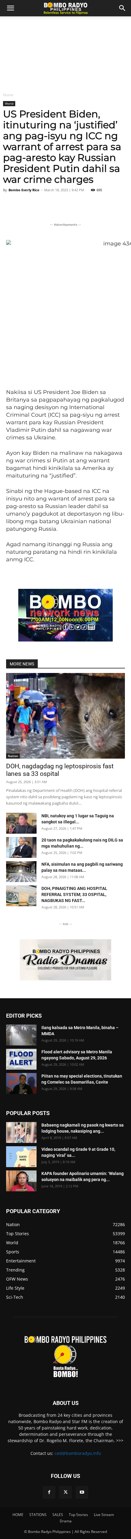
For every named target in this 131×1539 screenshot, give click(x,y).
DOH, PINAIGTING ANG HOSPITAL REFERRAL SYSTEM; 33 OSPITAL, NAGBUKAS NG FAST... (74, 894)
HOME (17, 1514)
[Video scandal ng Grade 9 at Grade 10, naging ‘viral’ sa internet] (21, 1156)
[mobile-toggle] (10, 8)
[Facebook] (49, 1492)
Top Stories (78, 1514)
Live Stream (104, 1514)
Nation (13, 756)
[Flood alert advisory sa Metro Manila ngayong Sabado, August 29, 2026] (21, 1059)
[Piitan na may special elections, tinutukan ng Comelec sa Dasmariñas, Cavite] (21, 1083)
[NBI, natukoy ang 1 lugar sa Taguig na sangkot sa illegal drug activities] (21, 823)
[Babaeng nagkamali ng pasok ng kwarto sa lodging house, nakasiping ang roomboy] (21, 1132)
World (9, 103)
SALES (57, 1514)
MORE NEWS (22, 663)
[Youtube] (82, 1492)
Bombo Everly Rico (24, 190)
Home (8, 94)
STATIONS (38, 1514)
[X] (65, 1492)
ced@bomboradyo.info (78, 1453)
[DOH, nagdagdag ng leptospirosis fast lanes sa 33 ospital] (65, 716)
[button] (122, 8)
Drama (66, 1521)
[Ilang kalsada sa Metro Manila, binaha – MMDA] (21, 1035)
